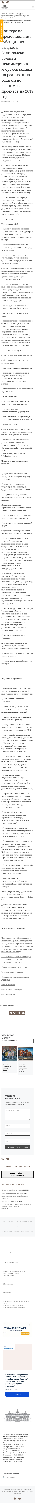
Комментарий (13, 1111)
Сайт (8, 1141)
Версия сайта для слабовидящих (17, 1174)
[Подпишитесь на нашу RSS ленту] (2, 2)
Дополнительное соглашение (14, 967)
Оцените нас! (7, 1252)
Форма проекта (8, 984)
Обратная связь (8, 1284)
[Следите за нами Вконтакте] (7, 2)
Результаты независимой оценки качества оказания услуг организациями (14, 1273)
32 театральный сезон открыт (12, 1190)
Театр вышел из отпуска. (10, 1193)
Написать (17, 1394)
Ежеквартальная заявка (12, 972)
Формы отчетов (8, 994)
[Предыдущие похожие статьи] (26, 1041)
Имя (8, 1126)
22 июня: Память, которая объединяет (14, 1196)
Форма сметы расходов (11, 989)
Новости (11, 14)
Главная (4, 14)
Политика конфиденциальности (14, 1307)
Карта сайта (7, 1293)
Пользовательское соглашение (13, 1305)
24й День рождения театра (23, 1068)
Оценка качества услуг (10, 1262)
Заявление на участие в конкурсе (16, 956)
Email (9, 1133)
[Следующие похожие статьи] (31, 1041)
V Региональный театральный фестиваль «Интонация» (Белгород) (16, 1205)
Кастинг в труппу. (7, 1201)
